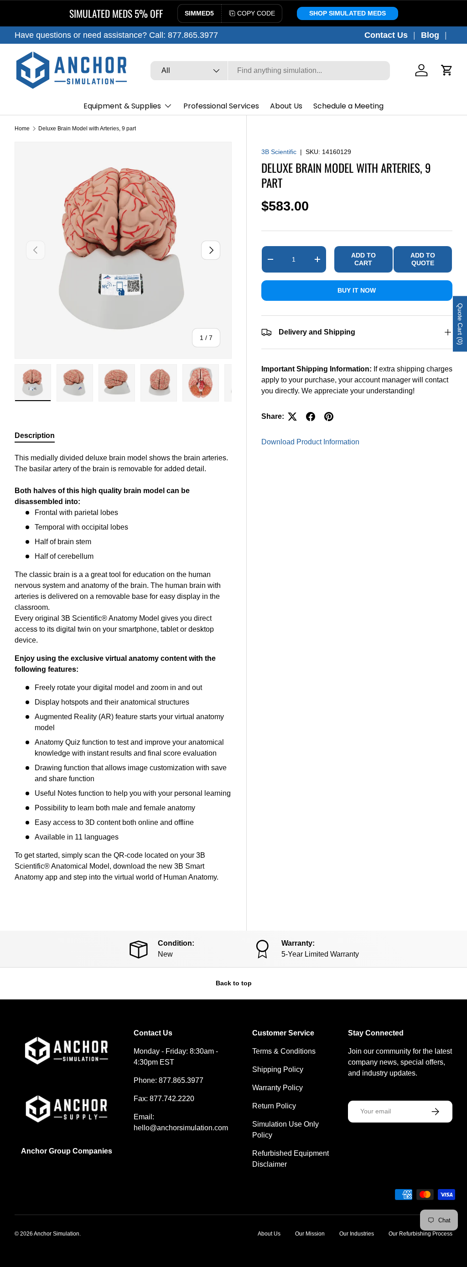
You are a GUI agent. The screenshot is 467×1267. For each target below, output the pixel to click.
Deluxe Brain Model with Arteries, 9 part (87, 128)
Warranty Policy (277, 1088)
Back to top (234, 983)
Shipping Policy (277, 1069)
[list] (123, 250)
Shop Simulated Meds (347, 13)
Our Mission (310, 1234)
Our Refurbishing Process (420, 1234)
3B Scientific (278, 151)
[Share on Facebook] (310, 416)
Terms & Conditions (284, 1051)
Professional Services (221, 106)
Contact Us (386, 35)
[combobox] (270, 70)
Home (22, 128)
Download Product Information (310, 442)
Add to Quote (422, 259)
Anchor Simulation (56, 1234)
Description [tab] (35, 435)
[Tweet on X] (292, 416)
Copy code (256, 13)
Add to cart (363, 259)
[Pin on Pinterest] (329, 416)
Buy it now (356, 290)
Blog (430, 35)
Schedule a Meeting (348, 106)
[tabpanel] (123, 671)
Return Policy (274, 1106)
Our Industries (356, 1234)
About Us (286, 106)
